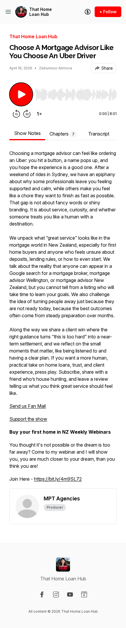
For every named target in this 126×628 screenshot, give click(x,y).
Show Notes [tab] (27, 133)
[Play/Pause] (21, 94)
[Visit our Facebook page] (42, 594)
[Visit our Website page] (84, 594)
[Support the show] (87, 11)
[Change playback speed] (39, 114)
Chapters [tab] (62, 134)
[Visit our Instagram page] (56, 594)
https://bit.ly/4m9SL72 (58, 479)
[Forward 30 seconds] (27, 114)
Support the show (28, 419)
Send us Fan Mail (27, 406)
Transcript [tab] (98, 134)
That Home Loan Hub (40, 12)
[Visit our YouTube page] (70, 594)
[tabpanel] (63, 319)
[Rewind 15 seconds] (16, 114)
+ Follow (108, 11)
